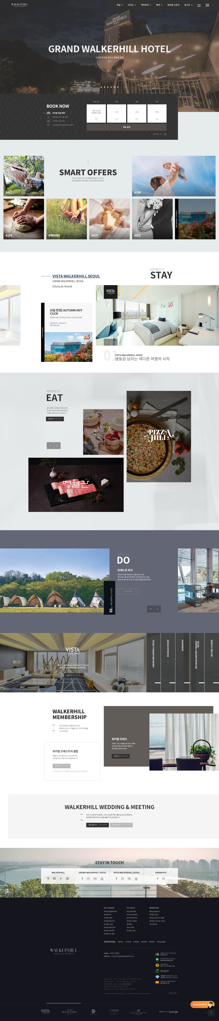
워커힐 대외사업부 (110, 928)
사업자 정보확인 (127, 984)
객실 (118, 5)
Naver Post (48, 878)
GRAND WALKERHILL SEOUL (68, 281)
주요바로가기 (207, 5)
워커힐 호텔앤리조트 (110, 912)
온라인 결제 (130, 928)
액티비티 (145, 5)
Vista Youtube (136, 878)
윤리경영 (144, 942)
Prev (107, 342)
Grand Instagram (88, 878)
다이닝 (131, 5)
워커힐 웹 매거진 (109, 921)
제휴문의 (152, 942)
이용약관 (120, 942)
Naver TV (61, 878)
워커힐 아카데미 (109, 931)
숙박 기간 (96, 102)
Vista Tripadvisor (129, 878)
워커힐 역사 (107, 915)
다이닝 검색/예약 (132, 915)
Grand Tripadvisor (95, 878)
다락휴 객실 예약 (58, 121)
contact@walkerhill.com (122, 956)
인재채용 (136, 942)
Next (114, 342)
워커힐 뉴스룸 (108, 924)
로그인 (187, 5)
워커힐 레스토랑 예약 (60, 117)
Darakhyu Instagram (163, 878)
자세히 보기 (19, 196)
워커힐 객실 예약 (58, 113)
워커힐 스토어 (173, 5)
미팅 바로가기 (116, 825)
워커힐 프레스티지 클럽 (156, 918)
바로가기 (191, 239)
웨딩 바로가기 (93, 825)
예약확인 (129, 924)
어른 (136, 102)
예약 (158, 5)
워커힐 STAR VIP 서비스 (157, 921)
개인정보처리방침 (109, 942)
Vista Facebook (116, 878)
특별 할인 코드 (158, 134)
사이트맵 (128, 942)
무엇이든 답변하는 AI (202, 1005)
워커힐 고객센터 (132, 921)
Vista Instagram (122, 878)
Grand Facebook (82, 878)
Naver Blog (54, 878)
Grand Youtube (102, 878)
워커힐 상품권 (161, 942)
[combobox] (116, 113)
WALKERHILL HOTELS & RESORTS (19, 5)
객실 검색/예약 (131, 912)
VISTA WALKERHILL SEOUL (76, 276)
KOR (199, 5)
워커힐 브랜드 (108, 918)
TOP (211, 1012)
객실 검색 (126, 127)
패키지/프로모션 (132, 918)
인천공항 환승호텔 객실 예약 (63, 125)
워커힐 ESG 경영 (109, 934)
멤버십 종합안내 (154, 912)
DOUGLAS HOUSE (62, 286)
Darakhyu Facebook (157, 878)
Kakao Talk (67, 878)
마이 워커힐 (153, 924)
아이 (157, 102)
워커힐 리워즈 (153, 915)
